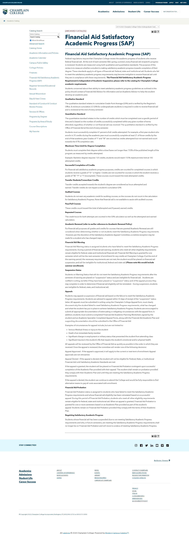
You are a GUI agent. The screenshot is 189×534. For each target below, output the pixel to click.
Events (97, 473)
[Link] (4, 21)
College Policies (36, 68)
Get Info (183, 2)
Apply (171, 2)
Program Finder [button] (162, 2)
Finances (33, 73)
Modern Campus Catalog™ (117, 533)
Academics (103, 11)
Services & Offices (36, 112)
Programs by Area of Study (40, 121)
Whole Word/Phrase (38, 40)
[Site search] (183, 11)
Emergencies (137, 498)
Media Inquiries (100, 478)
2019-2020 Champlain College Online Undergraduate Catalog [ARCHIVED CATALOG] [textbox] (137, 27)
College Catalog (139, 478)
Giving (148, 2)
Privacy (135, 488)
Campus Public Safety (38, 63)
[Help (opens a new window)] (158, 31)
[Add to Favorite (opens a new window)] (152, 31)
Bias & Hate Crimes (37, 99)
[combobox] (137, 26)
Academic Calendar (37, 58)
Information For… (170, 11)
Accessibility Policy (139, 501)
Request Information (140, 475)
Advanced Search (36, 44)
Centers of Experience (124, 2)
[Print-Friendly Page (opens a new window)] (155, 31)
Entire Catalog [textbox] (34, 34)
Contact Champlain (140, 470)
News (96, 470)
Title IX (134, 493)
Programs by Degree (38, 117)
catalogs (66, 533)
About (111, 2)
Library (97, 475)
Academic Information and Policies (43, 53)
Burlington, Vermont (161, 460)
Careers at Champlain (102, 480)
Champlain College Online (12, 2)
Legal (134, 491)
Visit (176, 2)
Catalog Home (35, 48)
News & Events (139, 2)
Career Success (151, 11)
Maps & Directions (139, 473)
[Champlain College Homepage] (16, 12)
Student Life (134, 11)
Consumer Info (138, 496)
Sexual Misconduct (37, 94)
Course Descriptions (38, 126)
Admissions (119, 11)
